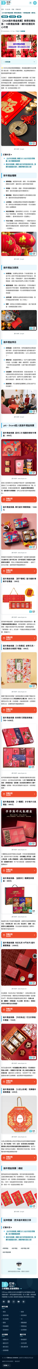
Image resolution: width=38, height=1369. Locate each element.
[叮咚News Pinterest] (23, 1302)
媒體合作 (5, 1339)
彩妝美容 (24, 1315)
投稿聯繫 (5, 1350)
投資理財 (24, 1330)
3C (22, 1319)
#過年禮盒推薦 (7, 1252)
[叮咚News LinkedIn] (9, 1302)
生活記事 (7, 9)
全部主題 (24, 1343)
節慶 (13, 9)
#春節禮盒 (5, 1248)
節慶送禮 (18, 9)
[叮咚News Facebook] (4, 1302)
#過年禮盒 (14, 1248)
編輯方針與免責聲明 (7, 1361)
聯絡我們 (24, 1339)
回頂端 (5, 1365)
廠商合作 (5, 1343)
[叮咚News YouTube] (19, 1302)
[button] (35, 3)
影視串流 (5, 1330)
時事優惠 (5, 1326)
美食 (4, 1312)
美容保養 (5, 1315)
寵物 (4, 1323)
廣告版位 (5, 1347)
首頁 (2, 9)
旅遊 (22, 1312)
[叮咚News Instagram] (14, 1302)
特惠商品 (24, 1326)
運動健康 (24, 1323)
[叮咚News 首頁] (6, 3)
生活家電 (5, 1319)
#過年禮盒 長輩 (25, 1248)
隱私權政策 (24, 1347)
